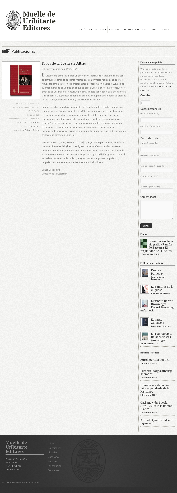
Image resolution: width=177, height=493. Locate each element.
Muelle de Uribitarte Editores (39, 20)
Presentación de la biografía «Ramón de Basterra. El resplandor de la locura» (156, 246)
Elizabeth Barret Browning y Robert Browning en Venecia (157, 305)
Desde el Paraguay (157, 271)
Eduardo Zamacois (157, 321)
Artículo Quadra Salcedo (156, 420)
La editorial (150, 29)
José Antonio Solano (29, 130)
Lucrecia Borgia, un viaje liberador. (156, 372)
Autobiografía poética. (155, 360)
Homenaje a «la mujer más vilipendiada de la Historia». (155, 388)
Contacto (167, 29)
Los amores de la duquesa (162, 288)
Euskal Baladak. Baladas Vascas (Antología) (161, 337)
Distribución (130, 29)
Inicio (51, 443)
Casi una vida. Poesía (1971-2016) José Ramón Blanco (156, 406)
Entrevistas (34, 126)
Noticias (100, 29)
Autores (114, 29)
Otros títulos (33, 122)
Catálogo (86, 29)
